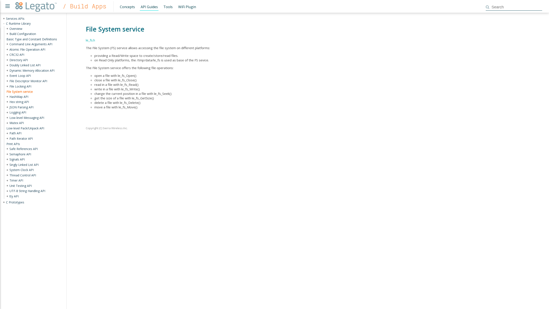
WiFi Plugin (187, 7)
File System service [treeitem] (19, 91)
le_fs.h (90, 40)
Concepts (127, 7)
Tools (168, 7)
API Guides (149, 7)
